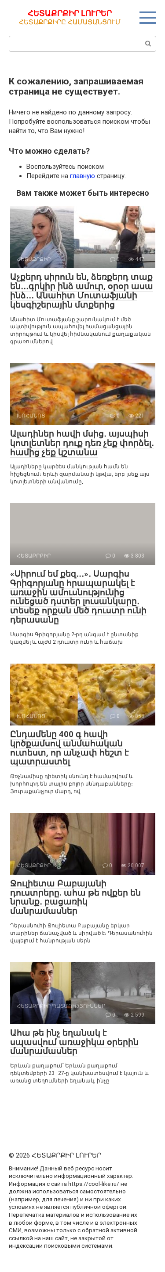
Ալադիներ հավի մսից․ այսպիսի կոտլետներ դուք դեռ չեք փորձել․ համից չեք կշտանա (82, 443)
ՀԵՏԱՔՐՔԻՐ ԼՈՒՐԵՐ (70, 13)
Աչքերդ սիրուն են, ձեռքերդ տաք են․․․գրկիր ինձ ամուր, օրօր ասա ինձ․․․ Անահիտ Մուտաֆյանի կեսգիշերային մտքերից (81, 291)
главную (82, 176)
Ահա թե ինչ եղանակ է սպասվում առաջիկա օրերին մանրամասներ (74, 1042)
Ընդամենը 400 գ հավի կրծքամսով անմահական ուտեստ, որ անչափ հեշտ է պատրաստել (69, 748)
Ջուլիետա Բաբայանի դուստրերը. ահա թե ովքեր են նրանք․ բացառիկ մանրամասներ (75, 897)
